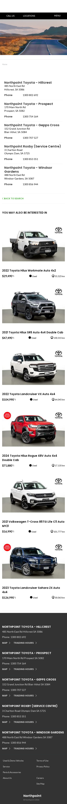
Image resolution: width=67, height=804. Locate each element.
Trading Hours (24, 643)
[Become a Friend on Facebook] (45, 616)
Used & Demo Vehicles (13, 760)
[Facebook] (1, 63)
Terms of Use (42, 760)
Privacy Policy (42, 766)
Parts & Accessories (12, 772)
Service (6, 766)
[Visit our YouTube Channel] (30, 616)
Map (4, 643)
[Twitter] (4, 63)
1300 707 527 (30, 137)
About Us (7, 778)
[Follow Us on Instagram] (22, 616)
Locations (29, 16)
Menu (57, 15)
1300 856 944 (30, 184)
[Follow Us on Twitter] (37, 616)
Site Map (40, 784)
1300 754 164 (30, 116)
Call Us (10, 16)
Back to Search (14, 198)
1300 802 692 (30, 95)
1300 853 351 (30, 159)
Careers (40, 778)
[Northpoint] (19, 6)
